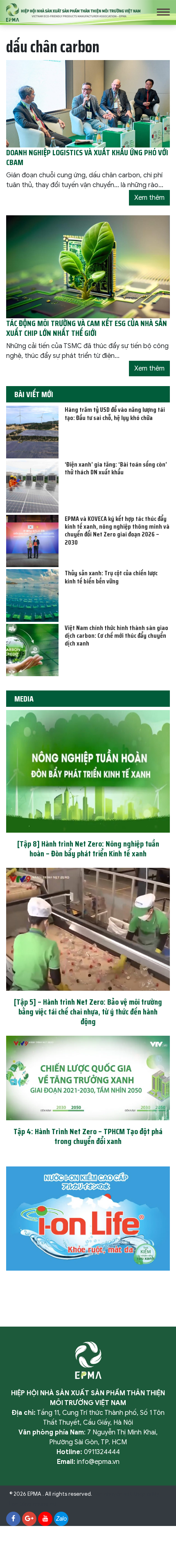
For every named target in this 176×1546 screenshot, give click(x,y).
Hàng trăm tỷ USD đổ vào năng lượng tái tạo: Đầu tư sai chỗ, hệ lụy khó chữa (115, 413)
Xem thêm (149, 198)
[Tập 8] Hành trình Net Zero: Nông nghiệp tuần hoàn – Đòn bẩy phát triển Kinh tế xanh (88, 848)
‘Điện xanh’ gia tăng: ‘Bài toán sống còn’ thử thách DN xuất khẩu (116, 468)
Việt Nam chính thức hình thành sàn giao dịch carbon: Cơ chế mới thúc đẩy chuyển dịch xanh (116, 635)
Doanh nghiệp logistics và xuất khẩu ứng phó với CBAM (87, 157)
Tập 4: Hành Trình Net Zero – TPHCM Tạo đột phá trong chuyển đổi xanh (88, 1136)
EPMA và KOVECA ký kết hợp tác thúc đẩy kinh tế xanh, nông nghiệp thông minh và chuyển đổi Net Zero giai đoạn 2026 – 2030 (117, 530)
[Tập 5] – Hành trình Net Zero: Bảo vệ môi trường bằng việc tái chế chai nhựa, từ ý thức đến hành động (88, 1011)
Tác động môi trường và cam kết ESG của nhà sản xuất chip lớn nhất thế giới (86, 328)
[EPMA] (73, 12)
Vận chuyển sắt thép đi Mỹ (126, 1494)
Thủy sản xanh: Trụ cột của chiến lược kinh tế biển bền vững (111, 577)
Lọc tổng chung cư (32, 1504)
